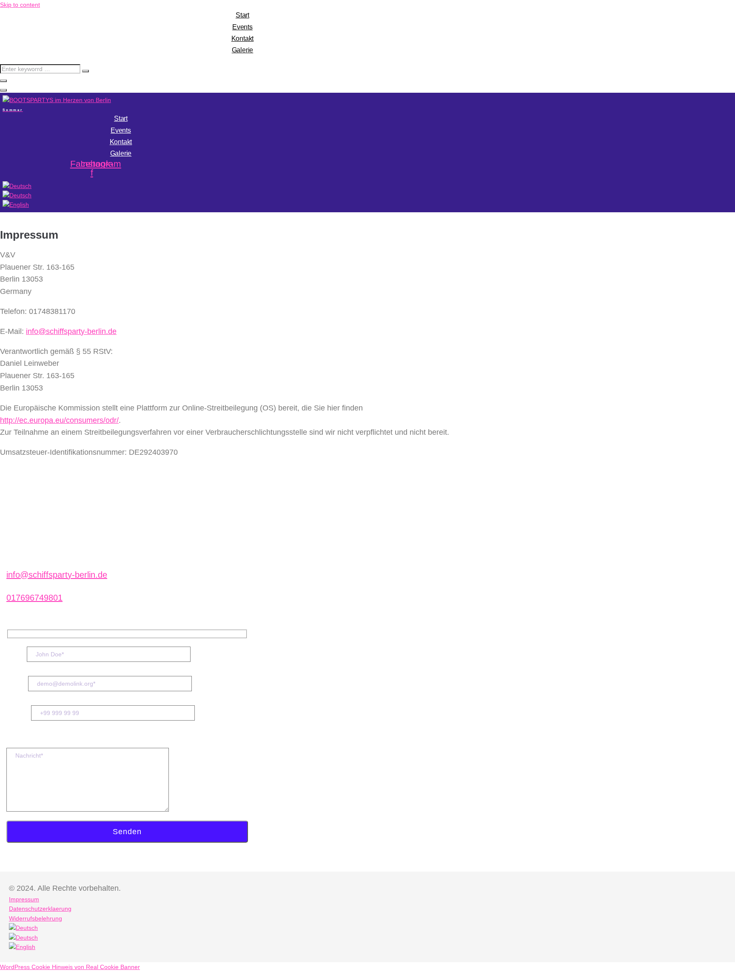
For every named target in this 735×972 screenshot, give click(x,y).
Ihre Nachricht (30, 740)
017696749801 (34, 597)
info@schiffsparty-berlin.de (71, 331)
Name (16, 654)
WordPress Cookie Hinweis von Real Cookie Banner (70, 966)
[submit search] (85, 71)
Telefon (18, 712)
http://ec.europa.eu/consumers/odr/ (59, 420)
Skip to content (20, 4)
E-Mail (17, 683)
